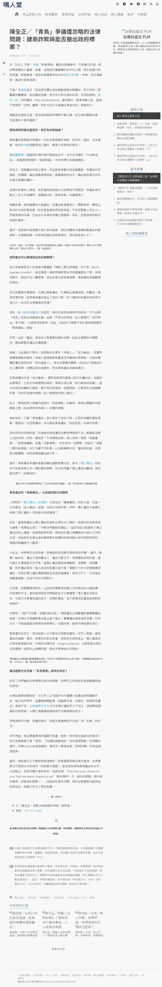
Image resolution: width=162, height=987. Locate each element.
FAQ (48, 975)
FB (26, 810)
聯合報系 (111, 975)
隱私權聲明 (98, 975)
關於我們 (133, 975)
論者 (24, 90)
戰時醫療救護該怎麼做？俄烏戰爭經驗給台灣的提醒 (137, 136)
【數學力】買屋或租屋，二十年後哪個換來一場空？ (137, 190)
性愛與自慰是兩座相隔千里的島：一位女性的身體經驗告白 (137, 222)
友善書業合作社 (39, 706)
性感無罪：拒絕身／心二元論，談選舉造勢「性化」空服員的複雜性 (137, 125)
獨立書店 (19, 897)
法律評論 (84, 14)
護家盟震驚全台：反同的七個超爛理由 (137, 200)
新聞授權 (64, 975)
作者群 (142, 14)
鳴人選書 (117, 14)
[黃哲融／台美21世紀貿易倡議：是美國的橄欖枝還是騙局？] (23, 920)
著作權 (87, 975)
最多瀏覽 (136, 169)
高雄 (92, 897)
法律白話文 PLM (17, 55)
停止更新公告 (31, 14)
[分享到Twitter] (4, 52)
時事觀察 (51, 14)
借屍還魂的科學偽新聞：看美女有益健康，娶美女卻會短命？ (137, 211)
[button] (4, 74)
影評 (130, 14)
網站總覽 (38, 975)
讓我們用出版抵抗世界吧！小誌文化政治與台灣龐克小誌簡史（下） (137, 147)
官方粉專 (72, 75)
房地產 (32, 897)
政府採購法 (31, 312)
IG (32, 810)
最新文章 (136, 109)
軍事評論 (68, 14)
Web (39, 810)
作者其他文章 (18, 905)
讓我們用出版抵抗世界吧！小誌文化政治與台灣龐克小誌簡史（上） (137, 157)
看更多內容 (58, 949)
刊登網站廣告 (24, 975)
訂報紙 (122, 975)
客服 (55, 975)
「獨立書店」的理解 (34, 502)
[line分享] (4, 63)
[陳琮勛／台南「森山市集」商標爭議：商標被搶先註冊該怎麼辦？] (89, 920)
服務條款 (76, 975)
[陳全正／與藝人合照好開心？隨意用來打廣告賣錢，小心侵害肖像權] (56, 920)
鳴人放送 (100, 14)
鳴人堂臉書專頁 (137, 233)
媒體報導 (18, 155)
